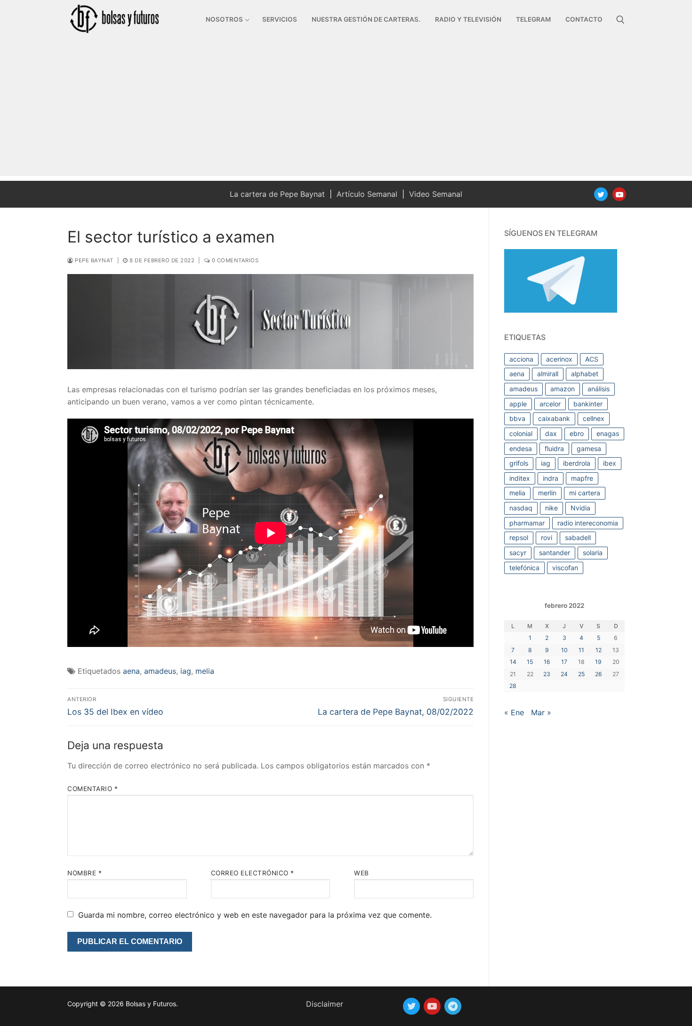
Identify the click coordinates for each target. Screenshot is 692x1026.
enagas (607, 433)
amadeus (160, 671)
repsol (518, 537)
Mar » (541, 712)
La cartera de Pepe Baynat (277, 194)
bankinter (588, 404)
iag (185, 671)
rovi (546, 537)
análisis (598, 389)
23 (546, 674)
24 (564, 674)
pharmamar (527, 523)
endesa (520, 448)
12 (598, 650)
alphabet (584, 374)
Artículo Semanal (367, 194)
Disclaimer (324, 1004)
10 (564, 650)
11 (581, 650)
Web (361, 873)
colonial (520, 433)
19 (598, 661)
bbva (517, 418)
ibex (609, 463)
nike (551, 508)
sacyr (517, 553)
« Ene (514, 712)
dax (551, 433)
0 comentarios (234, 260)
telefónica (524, 568)
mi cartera (584, 493)
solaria (593, 553)
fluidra (554, 448)
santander (554, 553)
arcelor (550, 404)
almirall (547, 374)
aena (131, 671)
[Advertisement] (346, 110)
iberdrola (576, 463)
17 (564, 661)
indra (550, 478)
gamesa (589, 448)
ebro (577, 433)
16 (547, 661)
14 (513, 661)
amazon (562, 389)
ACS (591, 359)
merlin (547, 493)
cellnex (593, 418)
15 (530, 661)
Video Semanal (435, 194)
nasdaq (520, 508)
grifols (518, 463)
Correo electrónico (252, 873)
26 (598, 674)
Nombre (84, 873)
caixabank (554, 418)
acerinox (559, 359)
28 (512, 685)
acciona (521, 359)
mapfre (582, 478)
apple (518, 404)
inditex (519, 478)
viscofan (565, 568)
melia (204, 671)
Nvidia (580, 508)
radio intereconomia (587, 523)
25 (581, 674)
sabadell (578, 537)
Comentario (92, 788)
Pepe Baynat (93, 260)
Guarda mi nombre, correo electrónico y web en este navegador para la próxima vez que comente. (255, 915)
